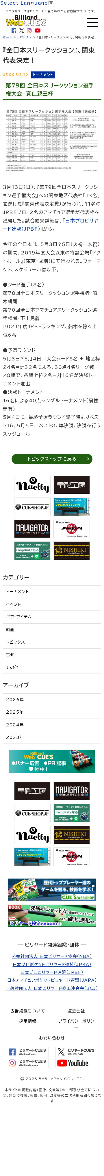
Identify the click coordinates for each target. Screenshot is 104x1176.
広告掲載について (27, 1011)
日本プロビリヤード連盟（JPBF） (52, 972)
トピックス (24, 37)
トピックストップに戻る (52, 459)
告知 (10, 655)
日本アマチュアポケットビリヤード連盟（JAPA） (52, 980)
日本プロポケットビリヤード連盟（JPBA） (52, 965)
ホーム (7, 37)
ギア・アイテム (19, 617)
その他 (12, 667)
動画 (10, 630)
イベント (13, 604)
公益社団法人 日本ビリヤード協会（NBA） (52, 956)
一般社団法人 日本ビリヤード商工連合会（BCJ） (52, 988)
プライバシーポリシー (76, 1024)
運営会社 (76, 1011)
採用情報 (27, 1021)
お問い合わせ (52, 1038)
